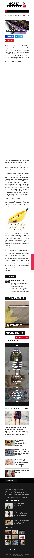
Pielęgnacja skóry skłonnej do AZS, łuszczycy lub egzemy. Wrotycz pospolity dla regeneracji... (21, 462)
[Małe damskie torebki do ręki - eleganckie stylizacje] (15, 537)
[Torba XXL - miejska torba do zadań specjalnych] (8, 532)
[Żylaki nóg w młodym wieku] (22, 532)
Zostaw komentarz (22, 337)
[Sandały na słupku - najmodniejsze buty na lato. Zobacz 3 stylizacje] (8, 542)
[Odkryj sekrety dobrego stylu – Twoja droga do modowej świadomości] (8, 537)
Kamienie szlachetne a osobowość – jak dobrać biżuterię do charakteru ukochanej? (22, 452)
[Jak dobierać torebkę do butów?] (22, 537)
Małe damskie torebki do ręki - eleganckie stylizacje (14, 324)
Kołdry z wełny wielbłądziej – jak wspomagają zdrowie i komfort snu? (17, 380)
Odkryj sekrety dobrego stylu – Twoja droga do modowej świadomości (17, 366)
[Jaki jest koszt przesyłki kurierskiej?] (22, 542)
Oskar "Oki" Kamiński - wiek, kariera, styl (17, 350)
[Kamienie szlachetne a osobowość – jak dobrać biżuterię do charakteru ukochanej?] (15, 542)
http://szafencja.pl (22, 497)
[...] (10, 436)
